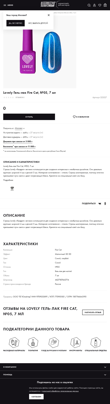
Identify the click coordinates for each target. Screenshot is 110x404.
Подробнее (8, 180)
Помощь (7, 374)
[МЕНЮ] (4, 5)
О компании (9, 367)
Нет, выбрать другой (38, 23)
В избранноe (82, 117)
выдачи (17, 132)
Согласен (36, 396)
